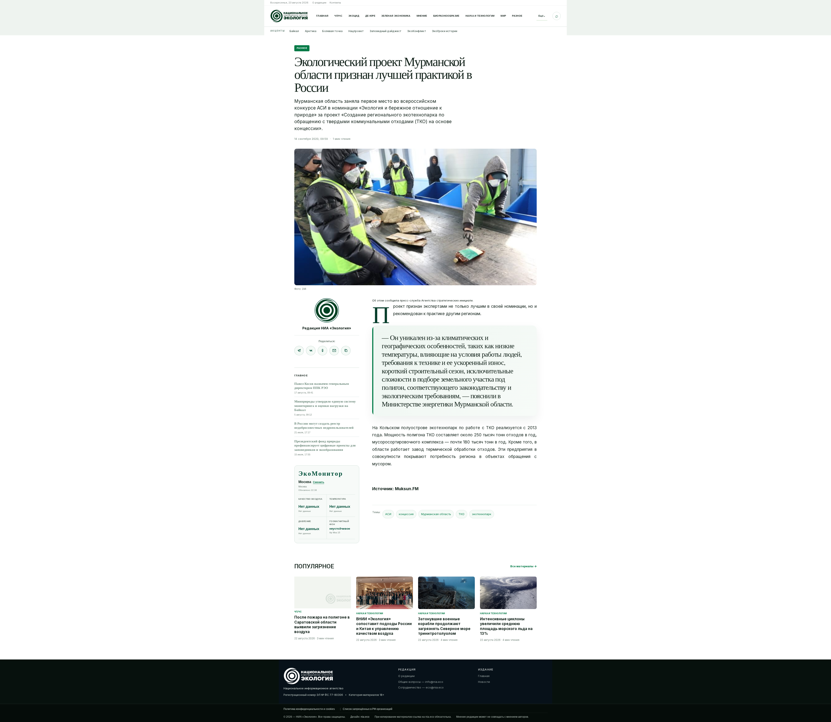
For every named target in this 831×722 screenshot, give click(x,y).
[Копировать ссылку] (346, 350)
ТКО (461, 514)
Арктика (311, 31)
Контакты (335, 2)
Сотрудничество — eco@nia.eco (421, 687)
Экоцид (353, 16)
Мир (503, 16)
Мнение (422, 16)
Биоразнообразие (446, 16)
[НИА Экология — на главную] (289, 16)
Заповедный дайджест (385, 31)
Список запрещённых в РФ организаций (367, 709)
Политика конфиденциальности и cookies (309, 709)
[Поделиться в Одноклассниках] (322, 350)
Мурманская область (436, 514)
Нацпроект (356, 31)
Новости (484, 681)
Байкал (294, 31)
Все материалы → (523, 566)
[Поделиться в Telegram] (299, 350)
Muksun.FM (407, 488)
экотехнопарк (481, 514)
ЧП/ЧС (338, 16)
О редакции (319, 2)
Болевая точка (332, 31)
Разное (517, 16)
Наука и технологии (480, 16)
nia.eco (365, 716)
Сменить (318, 482)
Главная (322, 16)
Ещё (541, 16)
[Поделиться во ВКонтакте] (311, 350)
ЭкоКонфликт (416, 31)
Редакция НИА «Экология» (326, 328)
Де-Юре (370, 16)
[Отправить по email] (334, 350)
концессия (406, 514)
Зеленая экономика (396, 16)
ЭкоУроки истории (444, 31)
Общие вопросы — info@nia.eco (420, 681)
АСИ (388, 514)
